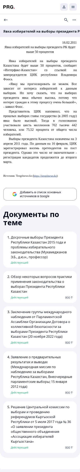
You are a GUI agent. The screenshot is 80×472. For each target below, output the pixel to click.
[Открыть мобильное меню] (73, 7)
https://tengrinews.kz (45, 175)
